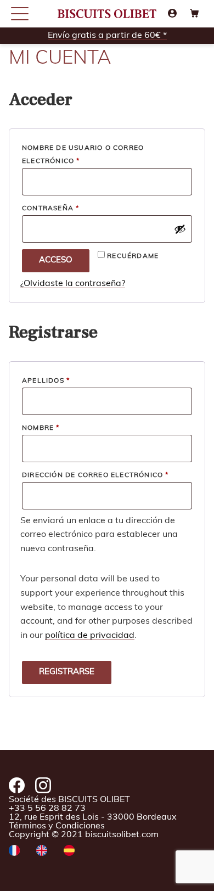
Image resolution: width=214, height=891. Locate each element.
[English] (41, 851)
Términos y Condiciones (57, 826)
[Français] (14, 851)
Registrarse (66, 672)
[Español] (69, 851)
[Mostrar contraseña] (180, 229)
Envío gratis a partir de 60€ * (107, 35)
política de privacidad (89, 635)
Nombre (41, 428)
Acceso (55, 260)
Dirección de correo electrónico (107, 475)
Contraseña (75, 208)
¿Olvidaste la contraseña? (72, 283)
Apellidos (46, 381)
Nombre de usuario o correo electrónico (83, 155)
